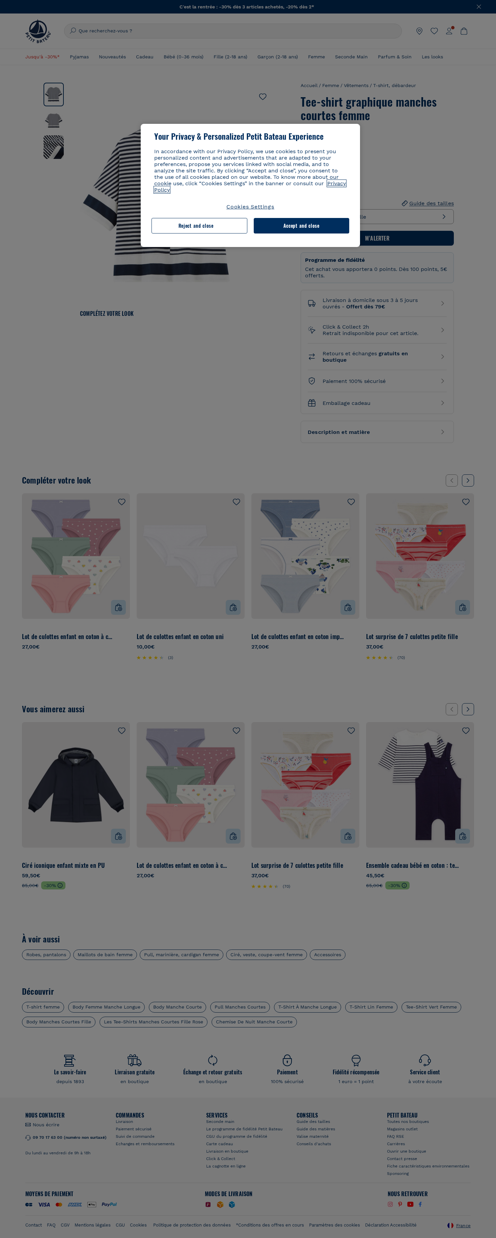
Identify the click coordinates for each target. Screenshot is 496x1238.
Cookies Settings (250, 206)
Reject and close (196, 225)
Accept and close (301, 225)
